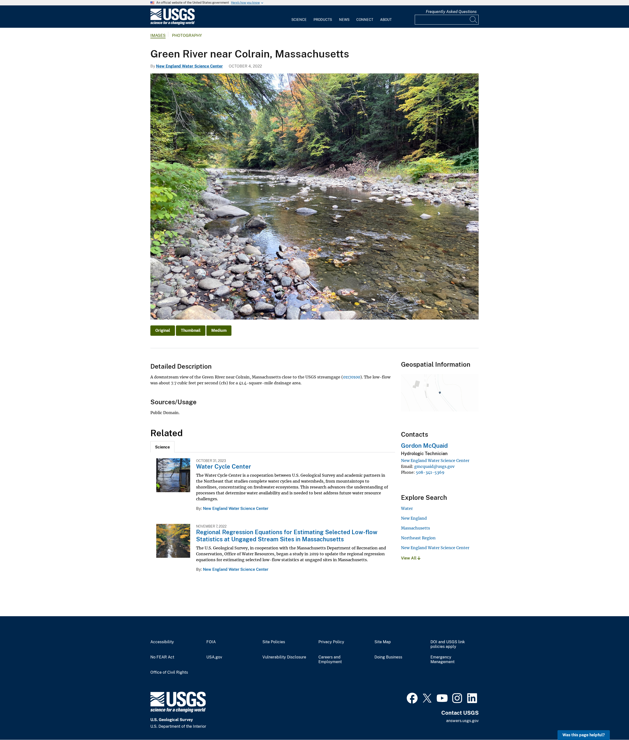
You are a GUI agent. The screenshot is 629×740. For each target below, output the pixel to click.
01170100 (351, 377)
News (344, 20)
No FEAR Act (162, 657)
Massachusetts (415, 528)
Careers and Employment (330, 659)
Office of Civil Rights (169, 672)
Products (323, 20)
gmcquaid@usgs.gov (434, 466)
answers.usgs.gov (462, 720)
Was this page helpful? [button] (583, 735)
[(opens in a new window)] (412, 697)
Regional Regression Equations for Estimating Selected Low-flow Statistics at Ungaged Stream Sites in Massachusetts (286, 536)
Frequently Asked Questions (451, 11)
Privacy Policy (331, 642)
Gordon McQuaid (424, 445)
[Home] (172, 23)
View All (409, 558)
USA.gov (214, 657)
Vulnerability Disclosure (284, 657)
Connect (364, 20)
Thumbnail (190, 330)
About (386, 20)
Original (162, 330)
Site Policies (273, 642)
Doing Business (388, 657)
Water (407, 508)
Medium (219, 330)
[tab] (162, 446)
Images (158, 35)
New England (414, 518)
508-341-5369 (430, 472)
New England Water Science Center (189, 66)
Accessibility (162, 642)
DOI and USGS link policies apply (447, 644)
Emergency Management (442, 659)
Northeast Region (418, 537)
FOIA (211, 642)
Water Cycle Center (223, 466)
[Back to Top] (611, 722)
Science (299, 20)
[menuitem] (299, 16)
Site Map (382, 642)
